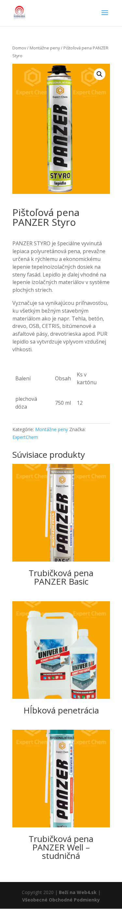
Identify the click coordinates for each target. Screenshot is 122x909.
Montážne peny (45, 48)
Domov (19, 48)
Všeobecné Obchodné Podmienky (61, 900)
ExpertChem (25, 437)
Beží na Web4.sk (78, 892)
